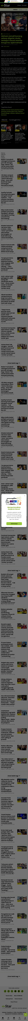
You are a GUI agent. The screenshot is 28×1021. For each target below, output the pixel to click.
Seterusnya (14, 523)
